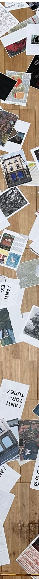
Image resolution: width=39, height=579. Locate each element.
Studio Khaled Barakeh (5, 0)
